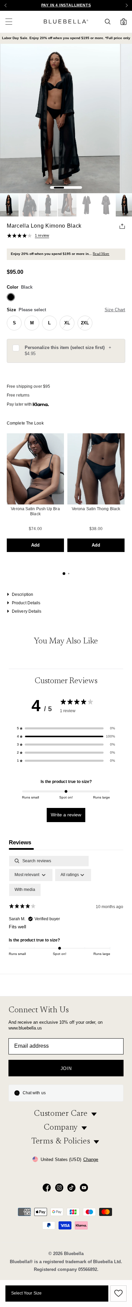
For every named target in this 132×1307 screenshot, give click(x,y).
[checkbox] (25, 890)
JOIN (66, 1068)
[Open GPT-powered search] (109, 21)
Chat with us (34, 1093)
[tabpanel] (66, 912)
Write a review (66, 814)
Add (35, 545)
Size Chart (115, 309)
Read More (101, 254)
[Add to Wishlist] (117, 1293)
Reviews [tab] (20, 842)
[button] (126, 5)
